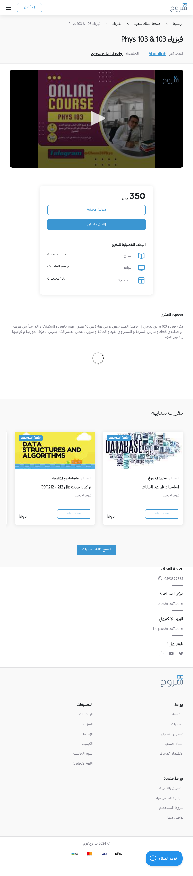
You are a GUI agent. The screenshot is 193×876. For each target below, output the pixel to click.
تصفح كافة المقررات (96, 549)
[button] (96, 118)
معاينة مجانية (96, 210)
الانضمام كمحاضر (170, 754)
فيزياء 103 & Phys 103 (85, 24)
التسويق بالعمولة (171, 788)
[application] (96, 118)
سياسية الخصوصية (169, 798)
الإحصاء (87, 734)
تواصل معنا (175, 818)
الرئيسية (177, 715)
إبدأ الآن (29, 7)
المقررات (177, 724)
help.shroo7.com (169, 604)
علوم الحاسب (83, 754)
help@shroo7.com (168, 629)
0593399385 (173, 579)
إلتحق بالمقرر (96, 224)
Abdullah (157, 54)
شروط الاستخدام (171, 808)
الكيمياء (87, 744)
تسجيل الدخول (172, 734)
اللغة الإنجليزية (83, 764)
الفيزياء (88, 724)
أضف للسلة (162, 513)
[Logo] (171, 79)
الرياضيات (86, 715)
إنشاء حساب (174, 744)
